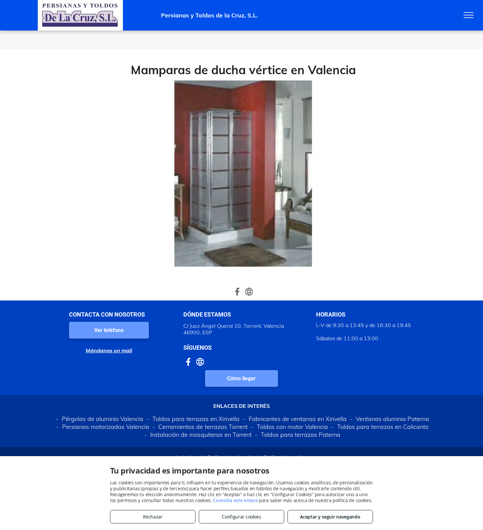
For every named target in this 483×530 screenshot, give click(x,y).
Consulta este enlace (235, 500)
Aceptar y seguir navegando (330, 517)
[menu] (468, 15)
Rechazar (153, 517)
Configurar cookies (241, 517)
